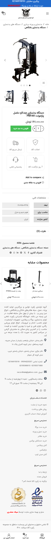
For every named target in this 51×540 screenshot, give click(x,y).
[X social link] (25, 253)
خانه (47, 24)
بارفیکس (43, 449)
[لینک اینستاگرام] (45, 390)
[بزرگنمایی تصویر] (43, 83)
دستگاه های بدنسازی (12, 24)
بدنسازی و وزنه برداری (33, 24)
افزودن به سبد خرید (20, 128)
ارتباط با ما (43, 472)
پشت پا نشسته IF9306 (13, 291)
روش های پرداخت (39, 409)
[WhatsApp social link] (14, 253)
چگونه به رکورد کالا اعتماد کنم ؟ (34, 481)
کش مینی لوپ (41, 454)
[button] (46, 60)
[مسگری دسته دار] (37, 279)
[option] (29, 85)
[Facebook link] (28, 253)
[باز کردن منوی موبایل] (47, 13)
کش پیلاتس (42, 445)
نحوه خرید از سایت (39, 404)
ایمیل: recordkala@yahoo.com (29, 372)
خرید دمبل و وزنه (40, 431)
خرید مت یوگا (41, 427)
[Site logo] (25, 13)
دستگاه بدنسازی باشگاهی (35, 27)
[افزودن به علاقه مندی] (35, 285)
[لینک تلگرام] (10, 253)
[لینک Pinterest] (21, 253)
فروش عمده (42, 476)
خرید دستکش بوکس (38, 440)
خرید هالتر (42, 436)
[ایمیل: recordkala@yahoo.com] (45, 371)
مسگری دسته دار (38, 291)
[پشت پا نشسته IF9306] (13, 279)
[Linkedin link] (17, 253)
